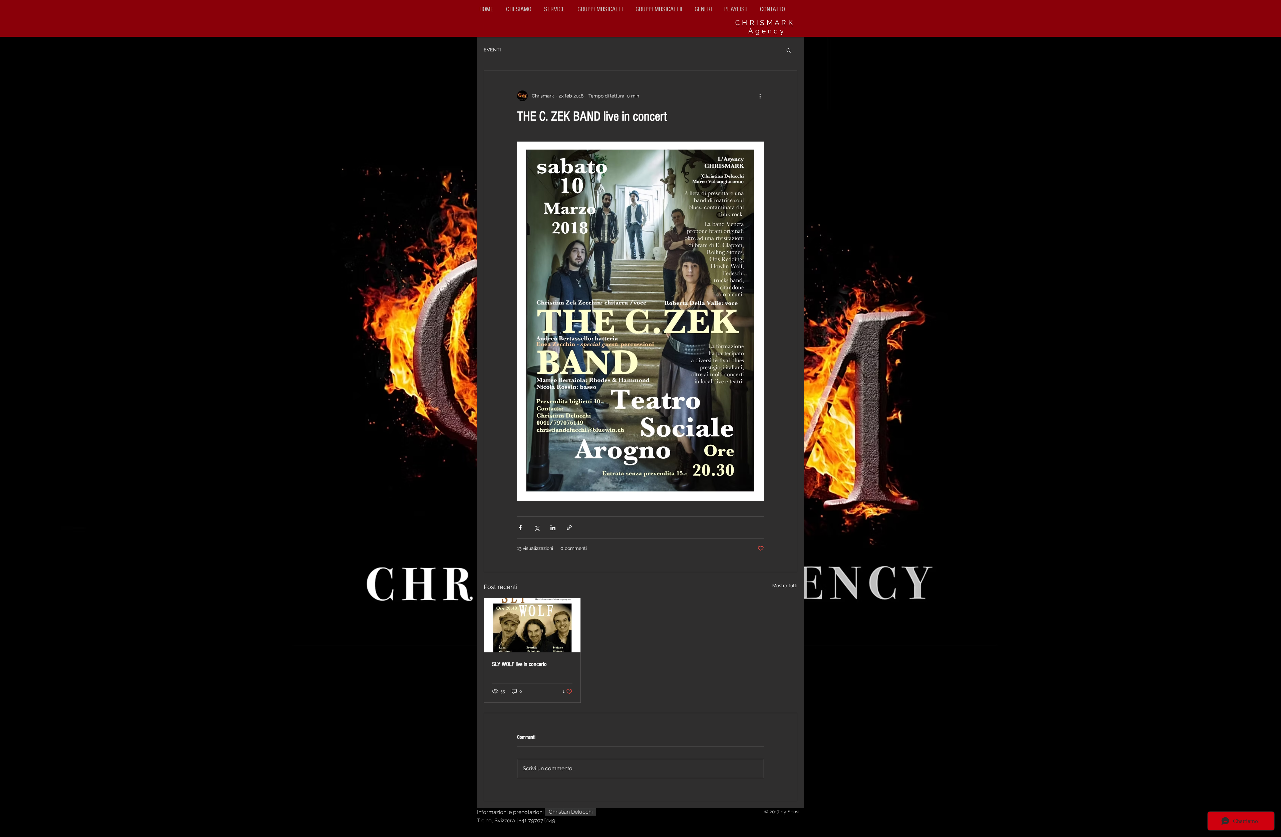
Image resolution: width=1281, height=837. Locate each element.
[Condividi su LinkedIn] (553, 528)
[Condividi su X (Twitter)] (536, 528)
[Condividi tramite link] (569, 528)
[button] (660, 9)
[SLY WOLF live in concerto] (532, 625)
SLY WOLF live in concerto (519, 664)
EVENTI (492, 49)
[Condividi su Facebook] (520, 528)
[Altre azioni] (760, 96)
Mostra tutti (784, 585)
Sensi (793, 811)
